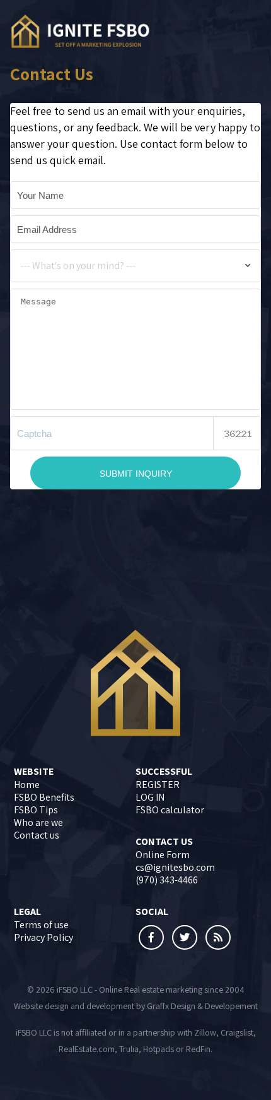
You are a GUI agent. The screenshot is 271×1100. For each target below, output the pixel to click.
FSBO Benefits (44, 797)
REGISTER (158, 784)
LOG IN (150, 797)
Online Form (163, 854)
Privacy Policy (43, 937)
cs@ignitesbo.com (175, 867)
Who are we (38, 822)
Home (27, 784)
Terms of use (41, 924)
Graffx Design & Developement (202, 1006)
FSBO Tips (36, 809)
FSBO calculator (170, 809)
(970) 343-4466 (167, 880)
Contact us (36, 835)
